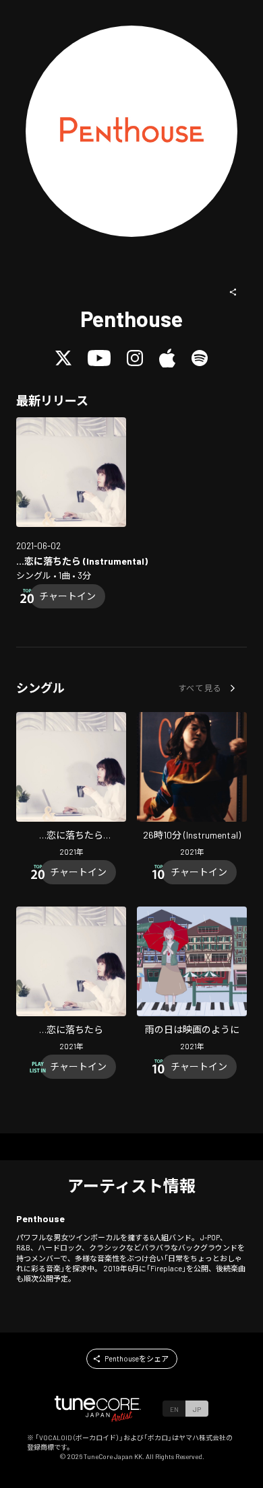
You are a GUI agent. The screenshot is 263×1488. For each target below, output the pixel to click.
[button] (233, 292)
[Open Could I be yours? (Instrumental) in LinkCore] (71, 472)
